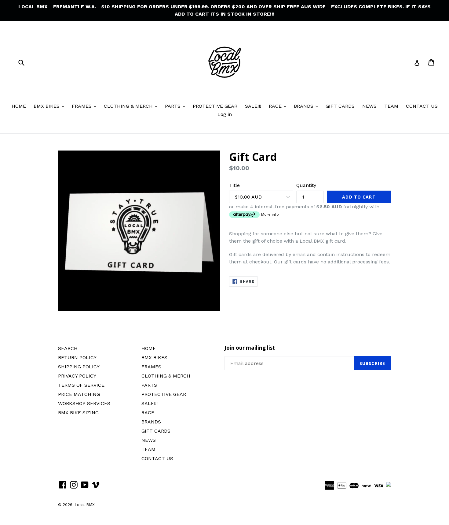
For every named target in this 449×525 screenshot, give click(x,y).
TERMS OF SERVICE (81, 385)
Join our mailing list (249, 348)
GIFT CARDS (340, 106)
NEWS (369, 106)
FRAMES (82, 106)
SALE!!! (253, 106)
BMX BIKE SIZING (78, 412)
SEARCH (68, 348)
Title (234, 185)
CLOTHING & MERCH (129, 106)
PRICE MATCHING (79, 394)
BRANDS (304, 106)
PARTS (173, 106)
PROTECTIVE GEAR (215, 106)
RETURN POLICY (77, 357)
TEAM (391, 106)
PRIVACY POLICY (77, 376)
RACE (276, 106)
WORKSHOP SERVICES (84, 403)
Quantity (306, 185)
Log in (224, 114)
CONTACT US (422, 106)
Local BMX (85, 504)
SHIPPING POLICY (79, 367)
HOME (19, 106)
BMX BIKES (47, 106)
